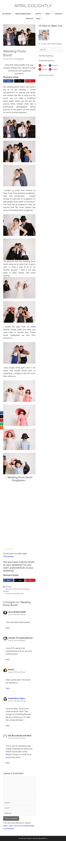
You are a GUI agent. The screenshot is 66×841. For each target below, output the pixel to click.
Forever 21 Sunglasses (8, 549)
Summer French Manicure (14, 594)
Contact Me (29, 18)
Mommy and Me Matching (22, 13)
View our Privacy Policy (46, 75)
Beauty (48, 13)
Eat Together (6, 13)
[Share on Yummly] (1, 427)
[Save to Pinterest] (1, 420)
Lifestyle (38, 13)
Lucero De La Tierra (16, 698)
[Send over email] (1, 424)
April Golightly (33, 5)
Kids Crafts (58, 13)
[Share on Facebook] (1, 412)
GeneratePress (43, 838)
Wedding (8, 587)
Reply (8, 628)
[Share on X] (1, 416)
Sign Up (38, 18)
